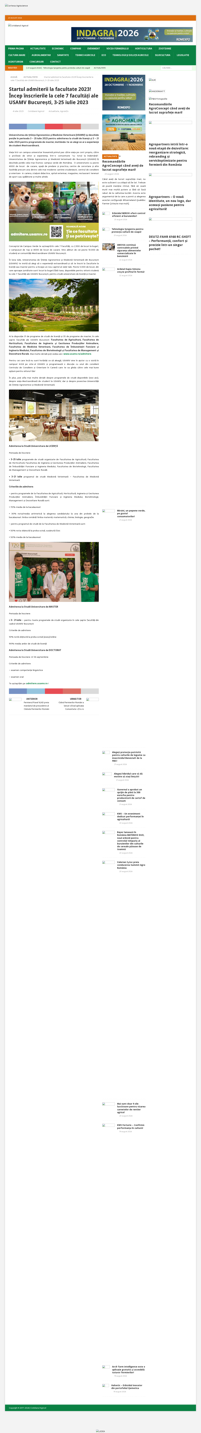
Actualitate (38, 48)
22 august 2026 (125, 259)
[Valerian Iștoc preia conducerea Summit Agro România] (108, 978)
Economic (58, 48)
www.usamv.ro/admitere (77, 354)
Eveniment (93, 48)
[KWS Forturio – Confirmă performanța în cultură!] (108, 1241)
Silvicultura (162, 55)
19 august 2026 (125, 1131)
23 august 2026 (112, 174)
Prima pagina (16, 48)
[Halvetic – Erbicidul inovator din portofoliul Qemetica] (105, 1388)
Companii (75, 48)
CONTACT (55, 61)
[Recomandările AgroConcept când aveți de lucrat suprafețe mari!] (123, 156)
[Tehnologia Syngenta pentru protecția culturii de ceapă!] (105, 232)
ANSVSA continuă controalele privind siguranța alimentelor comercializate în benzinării (129, 251)
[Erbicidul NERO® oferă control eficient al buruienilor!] (106, 216)
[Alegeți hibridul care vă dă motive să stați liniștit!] (107, 777)
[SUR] (152, 80)
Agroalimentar (41, 55)
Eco (104, 55)
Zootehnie (165, 48)
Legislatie (183, 55)
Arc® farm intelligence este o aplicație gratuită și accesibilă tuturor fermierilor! (128, 1369)
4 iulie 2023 (18, 111)
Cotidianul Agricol (36, 111)
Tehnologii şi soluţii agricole (130, 55)
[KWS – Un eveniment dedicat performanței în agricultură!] (108, 816)
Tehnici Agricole (85, 55)
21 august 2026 (125, 519)
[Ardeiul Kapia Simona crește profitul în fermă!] (108, 385)
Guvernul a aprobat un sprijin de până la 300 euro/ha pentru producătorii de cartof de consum (131, 795)
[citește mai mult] (119, 203)
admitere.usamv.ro (37, 683)
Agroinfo (64, 111)
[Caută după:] (176, 67)
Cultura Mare (16, 55)
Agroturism (15, 61)
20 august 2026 (125, 823)
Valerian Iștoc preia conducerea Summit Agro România (131, 865)
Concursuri (37, 61)
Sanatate (63, 55)
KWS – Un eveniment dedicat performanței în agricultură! (130, 816)
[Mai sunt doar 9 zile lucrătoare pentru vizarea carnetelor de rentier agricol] (108, 1106)
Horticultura (143, 48)
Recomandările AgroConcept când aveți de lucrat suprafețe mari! (122, 166)
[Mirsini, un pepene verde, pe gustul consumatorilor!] (108, 626)
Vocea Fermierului (117, 48)
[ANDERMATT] (157, 91)
